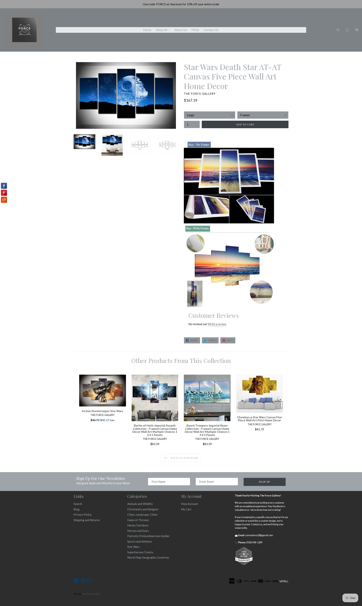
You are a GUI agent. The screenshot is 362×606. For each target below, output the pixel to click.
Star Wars (133, 546)
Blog (77, 509)
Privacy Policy (83, 514)
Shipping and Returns (87, 520)
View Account (189, 503)
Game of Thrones (138, 520)
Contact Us (211, 30)
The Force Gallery (91, 593)
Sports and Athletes (139, 541)
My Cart (186, 509)
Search (78, 503)
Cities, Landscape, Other (142, 514)
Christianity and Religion (142, 509)
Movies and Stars (138, 530)
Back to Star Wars (184, 457)
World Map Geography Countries (148, 557)
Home (147, 30)
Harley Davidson (137, 525)
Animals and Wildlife (140, 503)
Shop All (164, 29)
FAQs (195, 30)
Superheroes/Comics (140, 552)
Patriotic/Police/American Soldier (148, 536)
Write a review (217, 324)
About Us (181, 30)
